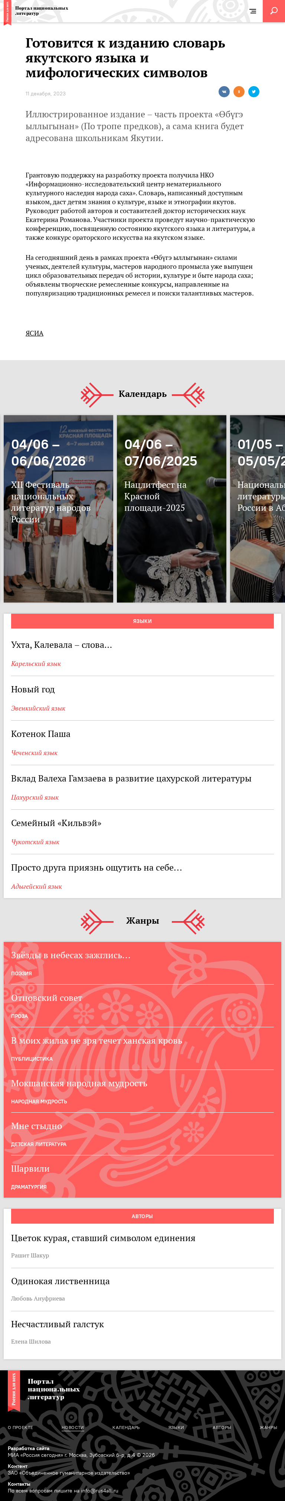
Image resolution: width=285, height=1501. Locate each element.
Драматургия (29, 1187)
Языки (142, 621)
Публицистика (32, 1058)
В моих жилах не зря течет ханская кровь (96, 1040)
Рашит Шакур (30, 1255)
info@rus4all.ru (99, 1490)
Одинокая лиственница (60, 1281)
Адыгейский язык (36, 886)
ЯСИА (34, 333)
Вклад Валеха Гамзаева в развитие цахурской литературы (131, 778)
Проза (19, 1016)
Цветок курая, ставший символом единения (103, 1238)
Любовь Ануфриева (38, 1298)
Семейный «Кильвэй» (56, 823)
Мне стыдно (36, 1126)
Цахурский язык (35, 797)
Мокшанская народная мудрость (79, 1083)
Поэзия (21, 973)
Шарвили (30, 1168)
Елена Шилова (31, 1341)
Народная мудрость (39, 1101)
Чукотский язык (35, 842)
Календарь (143, 394)
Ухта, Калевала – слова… (61, 644)
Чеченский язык (34, 752)
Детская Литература (38, 1144)
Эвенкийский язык (38, 708)
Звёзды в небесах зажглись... (71, 955)
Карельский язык (36, 663)
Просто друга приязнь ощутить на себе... (96, 867)
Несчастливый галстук (57, 1324)
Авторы (142, 1216)
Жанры (142, 921)
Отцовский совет (46, 998)
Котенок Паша (41, 734)
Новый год (33, 689)
